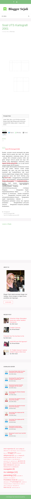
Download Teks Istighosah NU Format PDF (16, 413)
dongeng (21, 455)
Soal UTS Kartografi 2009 (9, 163)
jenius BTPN (7, 463)
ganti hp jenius (7, 461)
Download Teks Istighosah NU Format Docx (16, 420)
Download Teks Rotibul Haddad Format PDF (17, 392)
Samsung (9, 485)
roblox (23, 483)
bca (18, 450)
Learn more (8, 302)
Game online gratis (16, 459)
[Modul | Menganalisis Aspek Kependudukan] (6, 177)
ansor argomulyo (9, 448)
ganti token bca (14, 461)
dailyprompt (9, 455)
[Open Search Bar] (28, 16)
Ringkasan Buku (16, 483)
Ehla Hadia (19, 457)
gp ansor (21, 461)
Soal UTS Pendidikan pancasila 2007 (11, 215)
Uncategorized (7, 211)
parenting (10, 475)
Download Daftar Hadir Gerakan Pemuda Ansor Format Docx (17, 372)
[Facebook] (13, 2)
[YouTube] (17, 2)
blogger (12, 453)
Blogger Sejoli (18, 9)
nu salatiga (11, 472)
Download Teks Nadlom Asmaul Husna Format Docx (17, 406)
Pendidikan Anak (10, 480)
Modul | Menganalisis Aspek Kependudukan (14, 181)
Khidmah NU (16, 463)
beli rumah (22, 450)
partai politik (20, 475)
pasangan (6, 477)
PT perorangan (15, 482)
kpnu (22, 463)
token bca (7, 487)
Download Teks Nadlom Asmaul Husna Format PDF (17, 399)
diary (16, 455)
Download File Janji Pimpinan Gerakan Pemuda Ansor (16, 379)
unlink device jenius (16, 487)
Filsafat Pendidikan (8, 459)
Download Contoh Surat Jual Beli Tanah (17, 434)
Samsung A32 (16, 485)
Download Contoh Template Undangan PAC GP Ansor (16, 385)
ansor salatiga (20, 448)
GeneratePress (22, 496)
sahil (5, 485)
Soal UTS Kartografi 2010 (12, 149)
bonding (19, 453)
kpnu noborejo (9, 465)
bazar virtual (13, 450)
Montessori (7, 466)
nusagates (9, 469)
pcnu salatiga (12, 477)
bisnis (5, 453)
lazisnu (16, 465)
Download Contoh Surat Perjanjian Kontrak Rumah (15, 427)
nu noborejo (14, 466)
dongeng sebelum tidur (10, 457)
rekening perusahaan (8, 483)
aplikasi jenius (7, 450)
